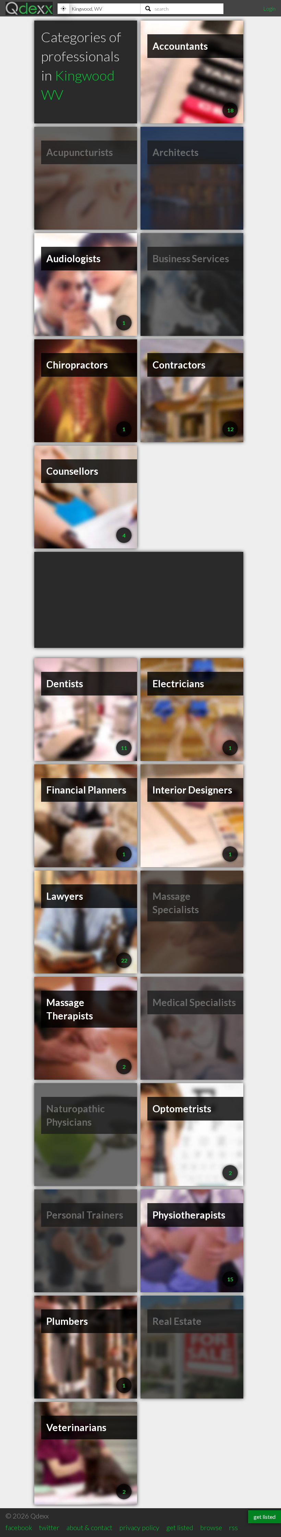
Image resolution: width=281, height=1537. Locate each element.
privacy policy (139, 1527)
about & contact (89, 1527)
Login (269, 8)
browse (211, 1527)
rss (233, 1527)
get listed (179, 1527)
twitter (49, 1527)
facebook (18, 1527)
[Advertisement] (138, 600)
